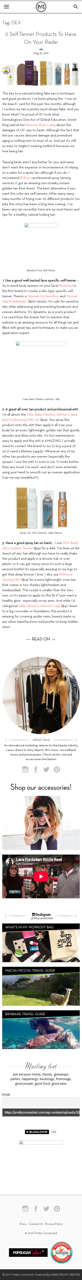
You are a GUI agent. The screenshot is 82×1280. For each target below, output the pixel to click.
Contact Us (36, 1224)
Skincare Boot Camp (41, 125)
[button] (76, 7)
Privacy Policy (54, 1224)
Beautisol (66, 285)
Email (6, 1094)
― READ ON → (41, 639)
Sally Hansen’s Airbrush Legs (39, 606)
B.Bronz (26, 178)
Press (23, 1224)
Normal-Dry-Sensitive (43, 296)
